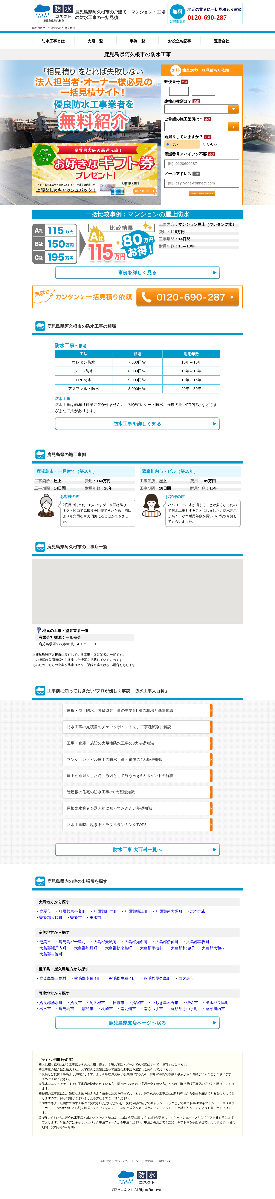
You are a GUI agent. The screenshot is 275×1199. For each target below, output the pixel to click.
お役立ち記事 (179, 41)
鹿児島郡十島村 (72, 942)
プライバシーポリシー (128, 1161)
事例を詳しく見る (137, 272)
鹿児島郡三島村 (52, 978)
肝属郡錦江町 (136, 911)
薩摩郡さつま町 (184, 1009)
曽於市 (76, 917)
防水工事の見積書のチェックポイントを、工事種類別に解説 (119, 727)
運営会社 (221, 41)
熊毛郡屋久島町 (157, 978)
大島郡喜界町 (197, 942)
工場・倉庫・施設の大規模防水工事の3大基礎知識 (110, 743)
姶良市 (76, 1003)
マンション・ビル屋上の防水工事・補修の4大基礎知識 (114, 759)
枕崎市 (107, 1009)
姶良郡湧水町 (51, 1003)
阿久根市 (97, 1003)
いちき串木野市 (165, 1003)
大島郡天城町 (105, 942)
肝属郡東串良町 (72, 911)
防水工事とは (53, 41)
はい (173, 144)
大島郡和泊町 (182, 948)
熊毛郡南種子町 (87, 978)
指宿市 (138, 1003)
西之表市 (186, 978)
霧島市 (87, 1009)
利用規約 (106, 1161)
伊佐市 (192, 1003)
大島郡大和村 (213, 948)
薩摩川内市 (215, 1009)
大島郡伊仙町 (167, 942)
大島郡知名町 (136, 942)
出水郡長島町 (217, 1003)
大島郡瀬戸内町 (52, 948)
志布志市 (198, 911)
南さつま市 (153, 1009)
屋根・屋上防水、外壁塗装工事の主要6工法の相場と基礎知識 (120, 710)
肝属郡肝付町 (105, 911)
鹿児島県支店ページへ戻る (137, 1023)
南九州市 (128, 1009)
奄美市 (45, 942)
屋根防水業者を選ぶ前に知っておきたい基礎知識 (109, 808)
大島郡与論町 (51, 954)
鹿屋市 (45, 911)
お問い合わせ (166, 1161)
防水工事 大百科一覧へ (137, 849)
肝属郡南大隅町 (168, 911)
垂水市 (95, 917)
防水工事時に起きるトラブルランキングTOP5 (107, 825)
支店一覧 (95, 41)
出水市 (45, 1009)
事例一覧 (137, 41)
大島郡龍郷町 (85, 948)
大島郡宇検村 (151, 948)
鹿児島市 (66, 1009)
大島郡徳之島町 (118, 948)
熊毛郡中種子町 (122, 978)
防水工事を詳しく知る (137, 423)
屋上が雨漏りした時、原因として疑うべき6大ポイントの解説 (120, 776)
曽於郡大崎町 (51, 917)
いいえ (212, 144)
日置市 (118, 1003)
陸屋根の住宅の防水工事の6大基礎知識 (101, 792)
